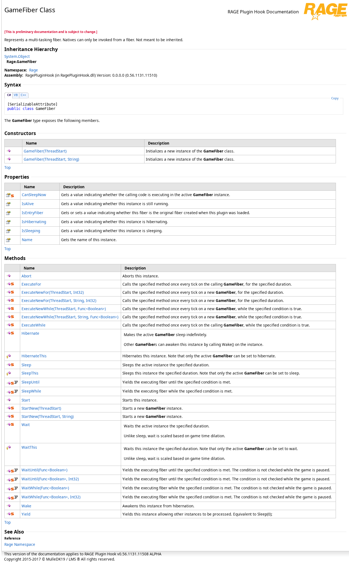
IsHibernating (34, 221)
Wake (26, 505)
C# (9, 95)
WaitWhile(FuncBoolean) (45, 487)
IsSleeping (31, 230)
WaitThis (29, 447)
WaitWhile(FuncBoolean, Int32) (51, 496)
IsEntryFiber (32, 212)
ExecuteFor (31, 284)
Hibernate (30, 333)
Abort (26, 275)
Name (27, 239)
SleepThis (30, 373)
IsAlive (28, 203)
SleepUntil (31, 382)
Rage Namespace (19, 544)
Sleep (26, 364)
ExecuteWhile (34, 325)
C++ (23, 95)
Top (7, 167)
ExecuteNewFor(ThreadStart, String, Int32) (59, 300)
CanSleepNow (34, 194)
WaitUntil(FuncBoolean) (44, 469)
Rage (33, 70)
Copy (335, 98)
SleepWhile (31, 391)
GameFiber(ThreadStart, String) (51, 159)
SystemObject (17, 56)
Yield (26, 514)
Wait (26, 424)
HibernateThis (34, 355)
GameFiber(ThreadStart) (45, 151)
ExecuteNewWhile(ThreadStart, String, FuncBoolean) (70, 316)
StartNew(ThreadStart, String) (48, 416)
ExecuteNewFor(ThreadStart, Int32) (53, 292)
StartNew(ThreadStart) (41, 408)
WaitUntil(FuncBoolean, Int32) (50, 478)
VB (16, 95)
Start (26, 400)
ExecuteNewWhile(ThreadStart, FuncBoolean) (64, 308)
